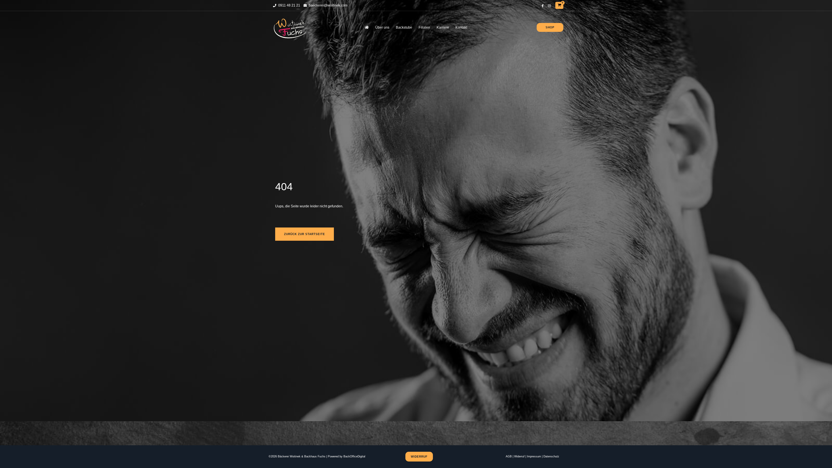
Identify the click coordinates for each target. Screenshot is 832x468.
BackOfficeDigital (354, 456)
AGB (509, 456)
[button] (550, 27)
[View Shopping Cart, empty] (559, 5)
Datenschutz (551, 456)
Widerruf (519, 456)
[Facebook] (542, 5)
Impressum (534, 456)
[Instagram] (549, 5)
